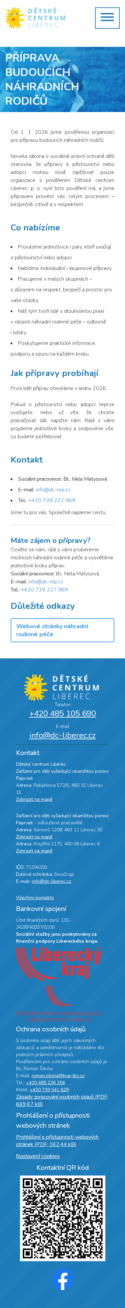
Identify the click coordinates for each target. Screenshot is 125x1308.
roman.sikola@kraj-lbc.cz (58, 1075)
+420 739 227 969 (51, 500)
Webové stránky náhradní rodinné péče (52, 630)
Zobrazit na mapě (34, 799)
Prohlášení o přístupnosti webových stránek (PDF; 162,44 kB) (57, 1140)
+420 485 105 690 (62, 713)
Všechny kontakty (35, 898)
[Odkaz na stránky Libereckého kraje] (62, 965)
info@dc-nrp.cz (53, 489)
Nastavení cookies (38, 1156)
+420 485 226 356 (45, 1083)
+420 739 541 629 (49, 1090)
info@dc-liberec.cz (62, 735)
